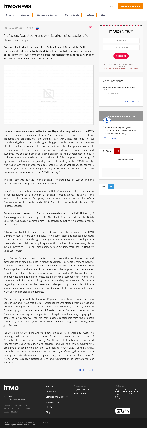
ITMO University (125, 160)
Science (10, 15)
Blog (103, 15)
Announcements (113, 81)
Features (90, 15)
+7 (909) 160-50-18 (81, 389)
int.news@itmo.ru (116, 138)
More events (131, 101)
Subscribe (121, 56)
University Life (72, 15)
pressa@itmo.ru (80, 393)
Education (25, 15)
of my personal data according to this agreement (121, 68)
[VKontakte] (90, 27)
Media (49, 407)
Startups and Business (48, 15)
